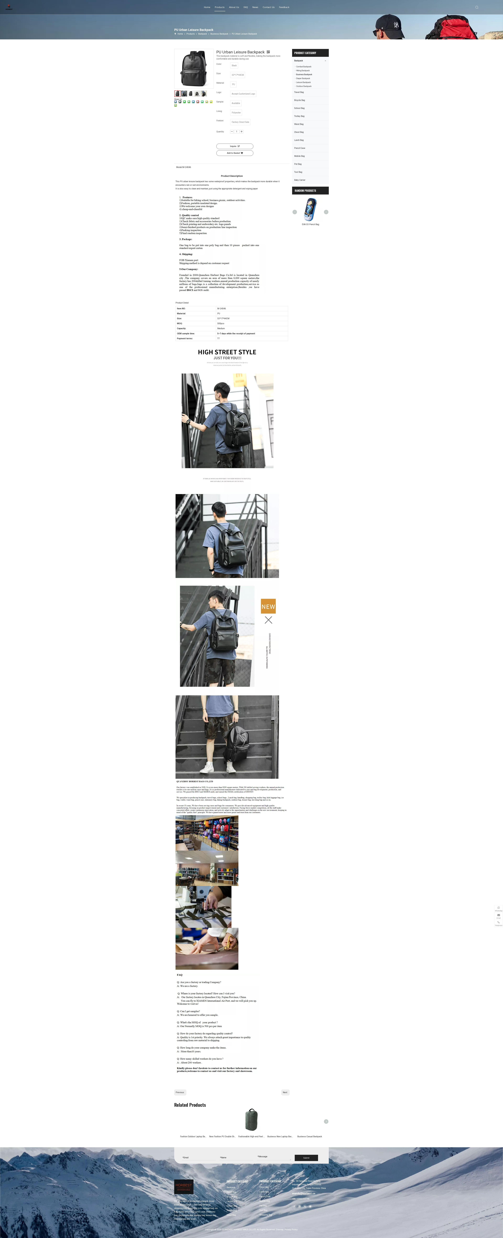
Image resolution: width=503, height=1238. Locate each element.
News (255, 7)
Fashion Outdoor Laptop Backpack (193, 1136)
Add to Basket (233, 153)
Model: (179, 167)
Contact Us (269, 7)
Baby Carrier (299, 180)
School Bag (299, 108)
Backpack (298, 60)
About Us (234, 7)
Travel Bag (299, 92)
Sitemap (280, 1229)
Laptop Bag (232, 1201)
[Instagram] (310, 1206)
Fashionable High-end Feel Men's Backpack (251, 1136)
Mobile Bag (299, 156)
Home (207, 7)
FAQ (246, 7)
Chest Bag (299, 132)
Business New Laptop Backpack (280, 1136)
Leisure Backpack (303, 82)
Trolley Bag (299, 116)
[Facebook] (294, 1206)
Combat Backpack (303, 67)
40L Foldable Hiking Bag (299, 199)
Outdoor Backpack (303, 86)
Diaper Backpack (303, 78)
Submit (306, 1158)
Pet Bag (298, 164)
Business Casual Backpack (309, 1136)
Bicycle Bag (299, 100)
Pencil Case (299, 148)
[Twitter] (305, 1206)
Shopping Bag (265, 1215)
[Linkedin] (299, 1206)
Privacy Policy (291, 1229)
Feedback (284, 7)
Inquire (233, 146)
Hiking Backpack (303, 70)
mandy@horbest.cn (303, 1193)
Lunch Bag (299, 140)
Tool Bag (298, 172)
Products (220, 7)
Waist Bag (299, 124)
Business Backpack (304, 74)
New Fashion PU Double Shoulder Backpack (222, 1136)
